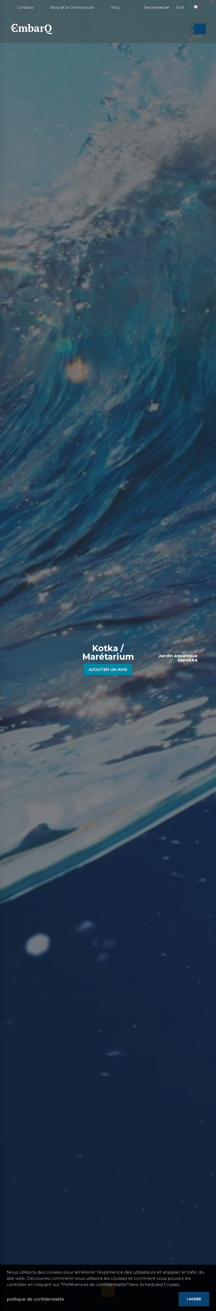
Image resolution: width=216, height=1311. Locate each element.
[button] (182, 7)
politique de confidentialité (35, 1299)
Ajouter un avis (108, 669)
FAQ (114, 7)
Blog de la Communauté (71, 7)
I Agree (194, 1299)
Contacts (24, 7)
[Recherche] (188, 29)
